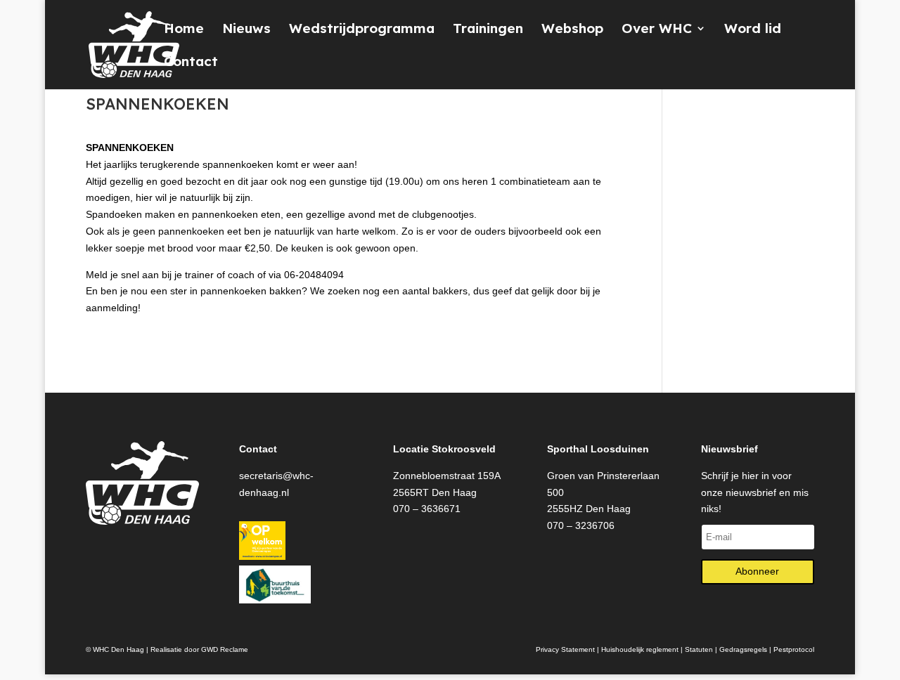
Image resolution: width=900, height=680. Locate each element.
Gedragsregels (743, 649)
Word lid (752, 30)
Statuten (699, 649)
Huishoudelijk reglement (640, 649)
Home (184, 30)
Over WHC (657, 30)
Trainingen (488, 30)
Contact (191, 63)
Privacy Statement (565, 649)
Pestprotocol (793, 649)
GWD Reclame (224, 649)
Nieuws (246, 30)
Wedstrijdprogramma (362, 30)
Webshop (572, 30)
